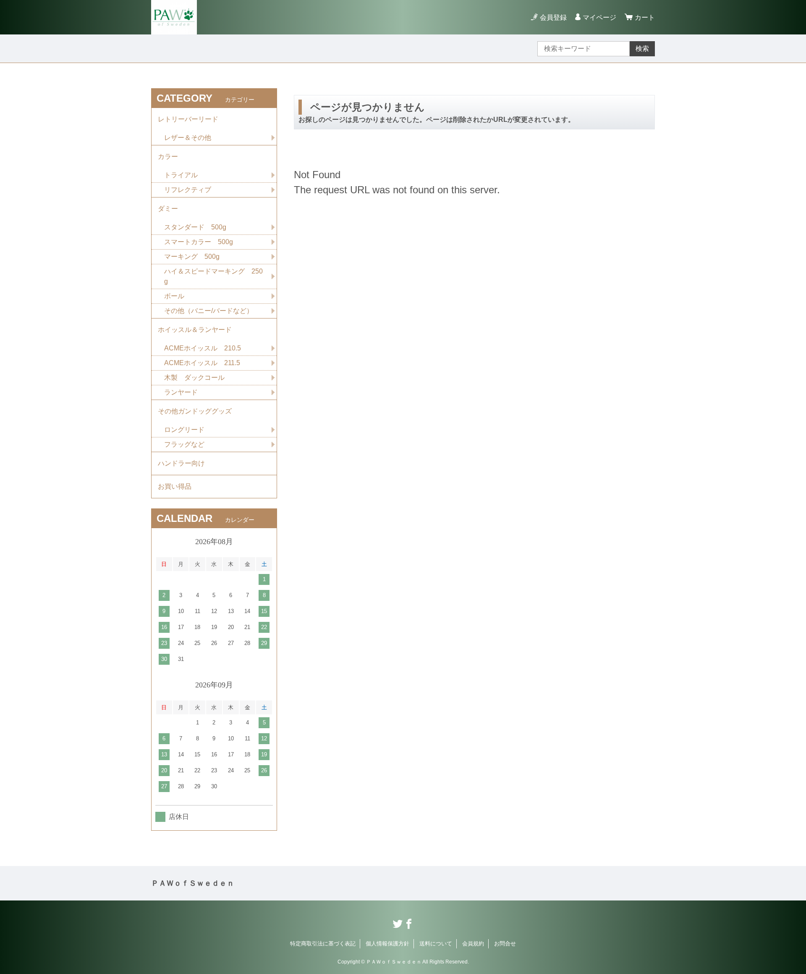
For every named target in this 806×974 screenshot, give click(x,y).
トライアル (181, 175)
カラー (168, 156)
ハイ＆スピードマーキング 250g (213, 276)
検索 (642, 48)
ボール (174, 296)
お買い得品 (174, 486)
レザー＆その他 (187, 137)
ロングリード (184, 429)
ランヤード (181, 392)
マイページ (599, 17)
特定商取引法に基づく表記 (323, 943)
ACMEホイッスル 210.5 (202, 348)
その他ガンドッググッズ (195, 411)
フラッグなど (184, 444)
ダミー (168, 208)
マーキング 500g (192, 256)
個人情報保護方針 (387, 943)
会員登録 (553, 17)
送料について (435, 943)
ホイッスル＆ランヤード (195, 329)
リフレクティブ (187, 189)
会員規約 (473, 943)
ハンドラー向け (181, 463)
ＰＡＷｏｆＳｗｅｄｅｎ (192, 883)
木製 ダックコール (194, 377)
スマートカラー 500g (198, 241)
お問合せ (505, 943)
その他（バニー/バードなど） (208, 310)
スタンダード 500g (195, 227)
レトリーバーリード (188, 119)
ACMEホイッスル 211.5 (202, 362)
